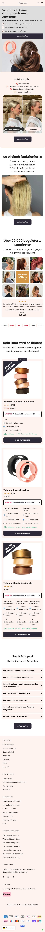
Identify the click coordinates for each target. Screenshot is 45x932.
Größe (5, 420)
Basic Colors (8, 816)
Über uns (6, 756)
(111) (8, 586)
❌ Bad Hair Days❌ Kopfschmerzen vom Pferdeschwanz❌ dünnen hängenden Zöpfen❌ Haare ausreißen (22, 88)
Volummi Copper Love (12, 850)
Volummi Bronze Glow (12, 846)
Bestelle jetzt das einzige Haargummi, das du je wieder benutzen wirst (22, 349)
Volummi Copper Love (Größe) (22, 602)
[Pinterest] (13, 877)
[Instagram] (8, 877)
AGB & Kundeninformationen (14, 782)
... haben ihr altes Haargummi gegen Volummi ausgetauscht (22, 251)
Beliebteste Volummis (11, 801)
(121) (9, 493)
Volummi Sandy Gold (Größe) (34, 602)
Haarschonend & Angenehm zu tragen (19, 24)
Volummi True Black (11, 835)
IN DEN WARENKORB (22, 440)
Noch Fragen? (22, 656)
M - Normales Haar (10, 812)
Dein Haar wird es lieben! (22, 343)
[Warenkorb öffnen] (42, 3)
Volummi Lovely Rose (11, 839)
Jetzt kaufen (22, 36)
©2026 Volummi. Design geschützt (22, 905)
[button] (8, 928)
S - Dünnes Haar (9, 809)
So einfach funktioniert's (22, 157)
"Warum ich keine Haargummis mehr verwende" (15, 13)
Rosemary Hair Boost (11, 857)
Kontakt (6, 767)
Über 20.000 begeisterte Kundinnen (23, 243)
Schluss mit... (22, 79)
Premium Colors (9, 820)
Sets (4, 823)
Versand (6, 759)
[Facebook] (3, 877)
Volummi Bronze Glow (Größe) (9, 602)
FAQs (5, 763)
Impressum (7, 778)
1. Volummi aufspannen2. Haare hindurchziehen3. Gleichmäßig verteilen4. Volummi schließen (22, 166)
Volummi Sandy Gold (11, 843)
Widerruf (6, 789)
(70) (9, 405)
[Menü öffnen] (3, 3)
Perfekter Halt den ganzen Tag (16, 27)
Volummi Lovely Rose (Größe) (10, 509)
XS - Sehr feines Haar (11, 805)
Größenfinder (8, 744)
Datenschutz (8, 786)
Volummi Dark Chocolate (13, 854)
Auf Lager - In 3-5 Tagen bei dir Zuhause (22, 434)
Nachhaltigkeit (8, 752)
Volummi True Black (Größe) (29, 509)
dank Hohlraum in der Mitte (22, 20)
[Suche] (38, 3)
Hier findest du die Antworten (22, 661)
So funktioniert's (9, 748)
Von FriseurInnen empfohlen (15, 31)
